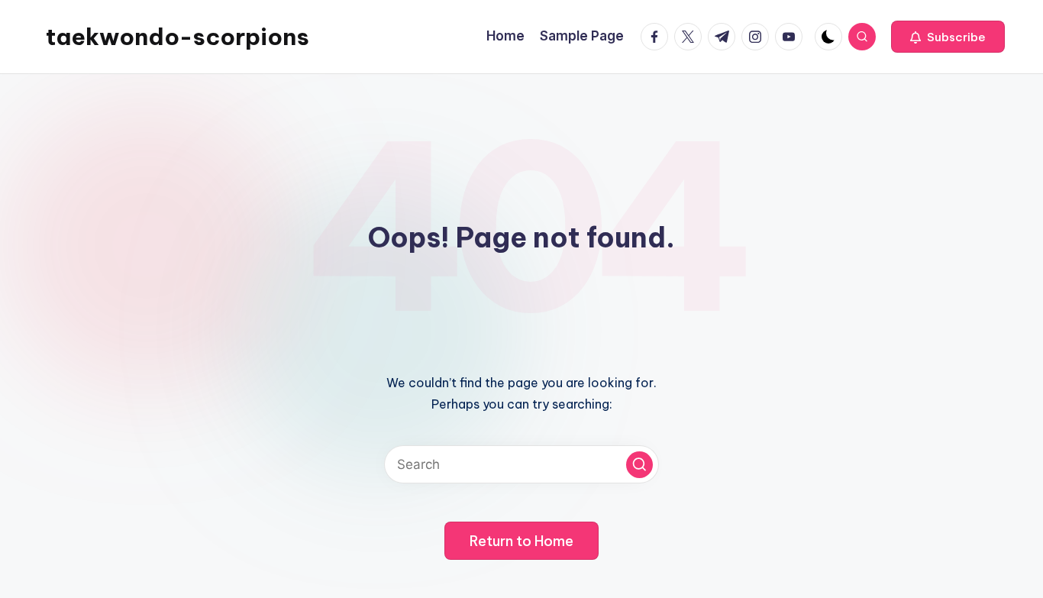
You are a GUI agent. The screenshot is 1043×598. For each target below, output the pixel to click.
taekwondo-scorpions (177, 36)
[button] (948, 37)
